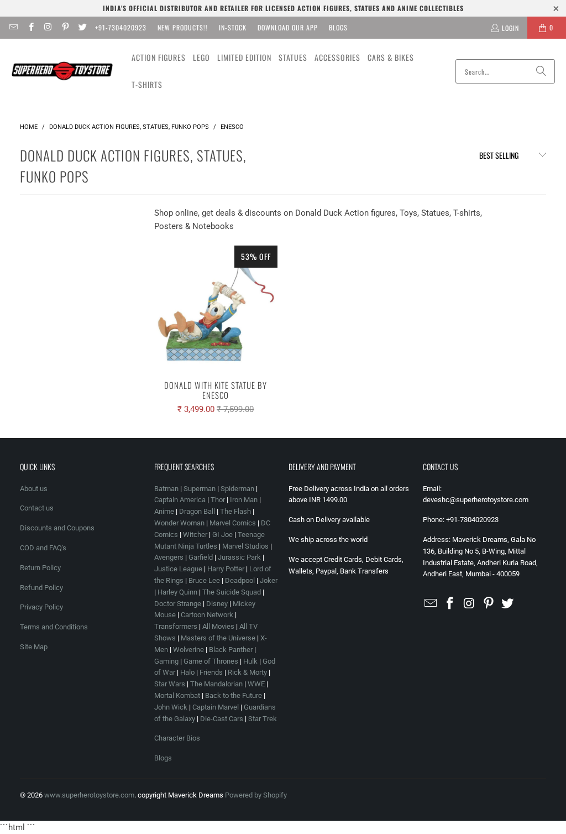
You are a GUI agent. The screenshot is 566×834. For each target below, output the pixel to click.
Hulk (250, 661)
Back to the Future (234, 695)
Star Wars (169, 684)
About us (34, 488)
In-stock (233, 27)
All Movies (218, 626)
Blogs (338, 27)
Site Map (34, 647)
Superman (200, 488)
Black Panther (231, 649)
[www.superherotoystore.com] (62, 71)
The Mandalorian (216, 684)
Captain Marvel (215, 707)
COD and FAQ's (43, 548)
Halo (187, 672)
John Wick (170, 707)
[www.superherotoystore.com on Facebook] (30, 27)
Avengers (169, 557)
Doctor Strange (177, 604)
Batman (166, 488)
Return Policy (40, 568)
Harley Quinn (177, 592)
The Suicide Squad (231, 592)
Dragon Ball (197, 511)
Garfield (200, 557)
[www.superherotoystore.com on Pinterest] (65, 27)
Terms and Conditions (54, 627)
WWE (256, 684)
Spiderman (237, 488)
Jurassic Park (239, 557)
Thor (218, 500)
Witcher (195, 534)
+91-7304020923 (120, 27)
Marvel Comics (232, 523)
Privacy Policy (41, 607)
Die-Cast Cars (221, 719)
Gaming (166, 661)
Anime (164, 511)
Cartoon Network (207, 615)
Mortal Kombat (177, 695)
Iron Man (244, 500)
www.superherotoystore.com (89, 795)
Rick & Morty (248, 672)
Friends (211, 672)
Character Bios (177, 738)
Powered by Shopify (256, 795)
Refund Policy (41, 587)
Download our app (288, 27)
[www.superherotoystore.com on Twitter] (82, 27)
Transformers (175, 626)
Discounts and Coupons (57, 528)
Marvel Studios (245, 546)
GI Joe (222, 534)
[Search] (541, 71)
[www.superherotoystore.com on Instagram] (48, 27)
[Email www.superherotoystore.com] (13, 27)
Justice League (178, 569)
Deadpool (240, 580)
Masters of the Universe (218, 638)
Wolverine (188, 649)
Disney (217, 604)
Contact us (37, 508)
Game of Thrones (211, 661)
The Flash (235, 511)
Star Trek (262, 719)
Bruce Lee (204, 580)
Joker (268, 580)
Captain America (180, 500)
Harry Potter (225, 569)
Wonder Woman (179, 523)
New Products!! (183, 27)
